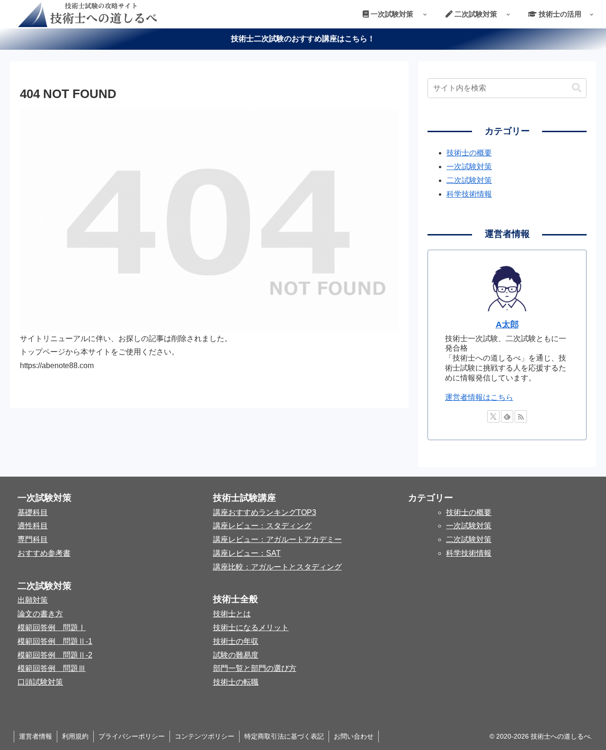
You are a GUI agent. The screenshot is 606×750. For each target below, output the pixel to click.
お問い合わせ (354, 736)
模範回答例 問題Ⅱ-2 (55, 655)
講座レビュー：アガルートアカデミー (277, 539)
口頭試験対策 (40, 682)
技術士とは (232, 614)
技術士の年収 (235, 641)
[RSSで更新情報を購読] (521, 416)
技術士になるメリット (251, 627)
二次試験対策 (469, 180)
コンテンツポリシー (204, 736)
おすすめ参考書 (44, 553)
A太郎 (507, 324)
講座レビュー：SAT (247, 553)
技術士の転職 (235, 682)
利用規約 (75, 736)
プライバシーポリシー (131, 736)
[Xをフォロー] (493, 416)
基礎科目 (33, 512)
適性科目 (33, 526)
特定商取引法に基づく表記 (284, 736)
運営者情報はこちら (479, 397)
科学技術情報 (469, 194)
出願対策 (33, 600)
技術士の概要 (469, 153)
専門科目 (33, 539)
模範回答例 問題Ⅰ (52, 627)
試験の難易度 (235, 655)
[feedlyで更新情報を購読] (507, 416)
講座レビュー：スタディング (262, 526)
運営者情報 (35, 736)
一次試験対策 (469, 167)
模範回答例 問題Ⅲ (52, 668)
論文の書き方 (40, 614)
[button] (576, 87)
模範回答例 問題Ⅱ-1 (55, 641)
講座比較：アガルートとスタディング (277, 567)
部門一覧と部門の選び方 (254, 668)
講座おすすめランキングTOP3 (264, 512)
